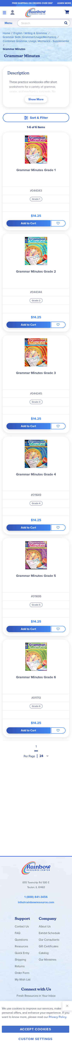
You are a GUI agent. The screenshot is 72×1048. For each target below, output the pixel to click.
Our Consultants (49, 940)
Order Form (22, 973)
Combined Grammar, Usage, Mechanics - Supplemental (36, 41)
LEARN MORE (64, 3)
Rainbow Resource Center (36, 868)
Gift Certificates (48, 946)
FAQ (17, 933)
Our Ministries (47, 959)
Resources (21, 946)
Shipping (20, 959)
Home (6, 33)
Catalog (44, 953)
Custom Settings (35, 1039)
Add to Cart (28, 223)
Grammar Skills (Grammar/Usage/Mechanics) (29, 37)
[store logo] (35, 12)
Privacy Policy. (58, 1017)
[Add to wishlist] (58, 223)
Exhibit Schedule (49, 933)
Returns (20, 966)
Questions (21, 940)
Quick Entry (22, 953)
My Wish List (22, 979)
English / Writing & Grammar (30, 33)
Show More (36, 99)
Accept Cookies (35, 1029)
